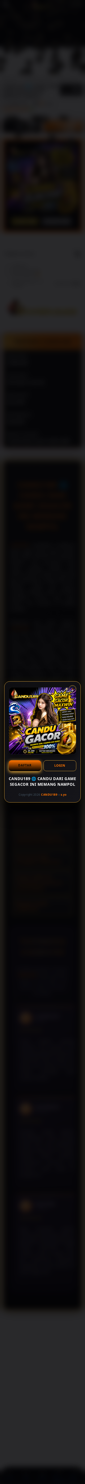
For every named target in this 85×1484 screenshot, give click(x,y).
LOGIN (59, 765)
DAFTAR (25, 765)
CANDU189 (49, 795)
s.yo (64, 795)
